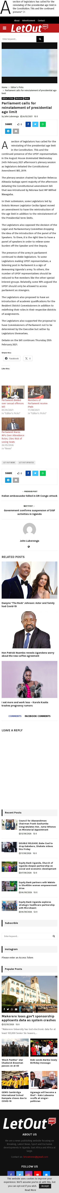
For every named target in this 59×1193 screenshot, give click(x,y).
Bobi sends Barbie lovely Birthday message (43, 1061)
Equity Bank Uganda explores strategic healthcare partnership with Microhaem (37, 905)
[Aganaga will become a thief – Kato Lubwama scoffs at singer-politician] (43, 1080)
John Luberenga (11, 116)
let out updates (26, 463)
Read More (30, 1190)
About (17, 20)
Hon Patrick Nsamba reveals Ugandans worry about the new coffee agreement (28, 654)
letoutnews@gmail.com (35, 1157)
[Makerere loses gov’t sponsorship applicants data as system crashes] (29, 994)
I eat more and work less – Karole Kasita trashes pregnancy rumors (25, 704)
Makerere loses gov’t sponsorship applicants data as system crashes (29, 1018)
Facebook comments (37, 716)
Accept (45, 1186)
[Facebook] (11, 1174)
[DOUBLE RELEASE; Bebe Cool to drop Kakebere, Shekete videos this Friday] (9, 847)
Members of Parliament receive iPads (38, 403)
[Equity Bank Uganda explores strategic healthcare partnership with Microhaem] (9, 906)
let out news (9, 463)
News (27, 98)
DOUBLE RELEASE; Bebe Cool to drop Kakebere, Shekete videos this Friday (36, 846)
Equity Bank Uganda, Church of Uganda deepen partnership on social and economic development (37, 866)
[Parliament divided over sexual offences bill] (13, 392)
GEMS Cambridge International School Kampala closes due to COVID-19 (14, 1097)
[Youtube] (37, 1174)
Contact (41, 20)
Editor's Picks (7, 98)
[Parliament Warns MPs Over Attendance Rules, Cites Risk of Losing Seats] (13, 424)
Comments (15, 716)
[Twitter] (19, 1174)
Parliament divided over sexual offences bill (13, 403)
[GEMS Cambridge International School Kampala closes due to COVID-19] (15, 1080)
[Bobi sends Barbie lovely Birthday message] (43, 1048)
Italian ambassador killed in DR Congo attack (29, 495)
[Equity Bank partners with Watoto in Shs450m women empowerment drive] (9, 886)
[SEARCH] (53, 936)
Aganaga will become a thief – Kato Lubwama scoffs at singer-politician (43, 1097)
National (19, 98)
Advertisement (28, 20)
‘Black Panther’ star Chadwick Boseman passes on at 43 (12, 1063)
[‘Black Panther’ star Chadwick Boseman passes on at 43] (15, 1048)
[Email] (46, 1174)
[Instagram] (28, 1174)
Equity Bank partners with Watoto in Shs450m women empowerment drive (38, 885)
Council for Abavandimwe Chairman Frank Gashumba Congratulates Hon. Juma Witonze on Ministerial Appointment (37, 825)
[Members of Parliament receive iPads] (39, 392)
